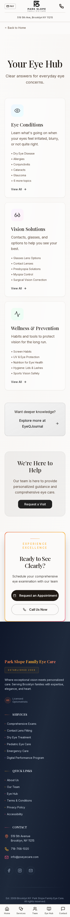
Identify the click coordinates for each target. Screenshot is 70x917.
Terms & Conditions (19, 800)
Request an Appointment (38, 595)
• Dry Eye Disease (23, 153)
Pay (12, 6)
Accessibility (15, 814)
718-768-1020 (20, 848)
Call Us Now (38, 609)
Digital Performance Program (25, 757)
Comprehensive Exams (21, 723)
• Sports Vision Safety (25, 373)
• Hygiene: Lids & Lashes (27, 367)
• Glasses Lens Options (26, 258)
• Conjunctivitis (20, 164)
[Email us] (30, 870)
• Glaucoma (18, 175)
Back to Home (17, 27)
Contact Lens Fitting (19, 730)
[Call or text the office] (61, 6)
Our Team (13, 787)
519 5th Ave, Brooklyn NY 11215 (35, 17)
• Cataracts (18, 169)
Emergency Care (18, 751)
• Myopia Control (22, 274)
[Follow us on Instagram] (20, 870)
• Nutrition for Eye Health (27, 362)
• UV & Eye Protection (25, 357)
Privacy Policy (16, 807)
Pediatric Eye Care (19, 744)
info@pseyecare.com (24, 856)
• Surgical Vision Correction (29, 279)
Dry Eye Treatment (19, 737)
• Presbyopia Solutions (26, 269)
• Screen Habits (21, 351)
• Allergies (17, 159)
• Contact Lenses (22, 263)
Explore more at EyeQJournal (32, 423)
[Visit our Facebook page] (9, 870)
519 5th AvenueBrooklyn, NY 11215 (22, 838)
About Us (13, 780)
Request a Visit (35, 504)
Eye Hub (12, 793)
